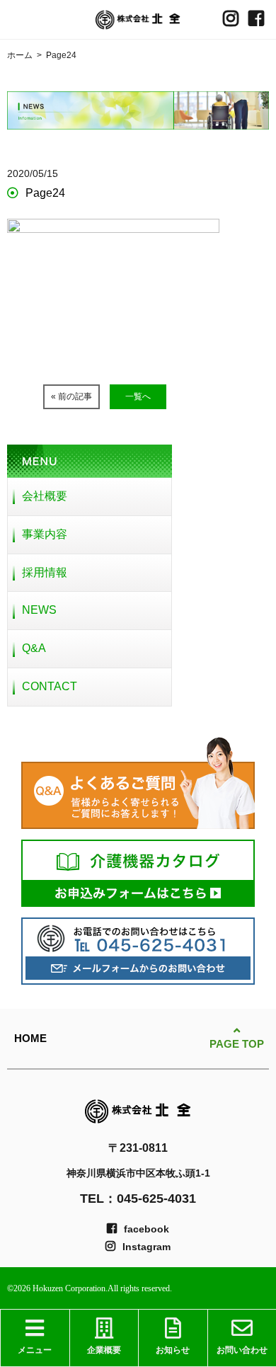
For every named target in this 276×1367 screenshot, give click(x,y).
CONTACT (49, 686)
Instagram (146, 1246)
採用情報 (44, 572)
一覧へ (138, 396)
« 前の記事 (71, 396)
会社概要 (44, 496)
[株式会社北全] (138, 19)
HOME (30, 1038)
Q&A (34, 648)
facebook (146, 1229)
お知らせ (173, 1350)
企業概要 (104, 1350)
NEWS (39, 610)
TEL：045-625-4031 (138, 1198)
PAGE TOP (236, 1044)
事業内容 (44, 534)
